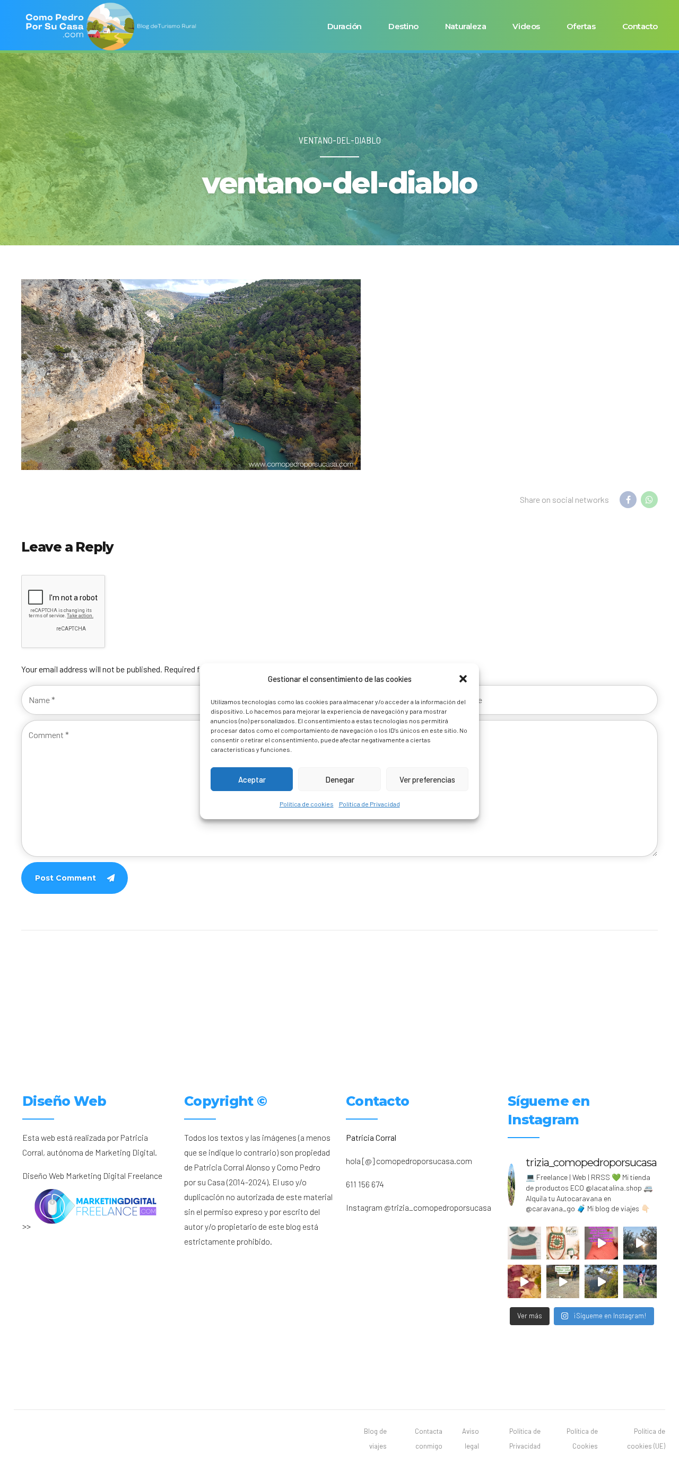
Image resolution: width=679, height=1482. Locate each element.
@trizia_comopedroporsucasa (437, 1207)
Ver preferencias (427, 779)
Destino (403, 26)
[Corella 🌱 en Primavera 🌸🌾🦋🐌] (640, 1243)
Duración (344, 26)
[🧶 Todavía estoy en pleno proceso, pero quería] (524, 1243)
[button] (463, 678)
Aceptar (252, 779)
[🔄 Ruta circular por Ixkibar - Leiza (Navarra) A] (563, 1281)
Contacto (640, 26)
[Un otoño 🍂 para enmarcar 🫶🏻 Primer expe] (524, 1281)
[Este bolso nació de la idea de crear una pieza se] (563, 1243)
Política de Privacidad (369, 803)
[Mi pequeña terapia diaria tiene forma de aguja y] (601, 1243)
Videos (525, 26)
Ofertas (581, 26)
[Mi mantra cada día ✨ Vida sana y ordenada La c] (640, 1281)
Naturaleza (465, 26)
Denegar (339, 779)
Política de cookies (307, 803)
